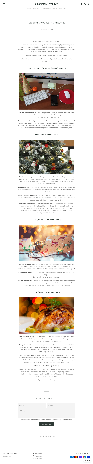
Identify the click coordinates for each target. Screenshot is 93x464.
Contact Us (7, 456)
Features (36, 8)
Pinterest (38, 456)
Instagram (38, 459)
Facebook (38, 453)
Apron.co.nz (86, 453)
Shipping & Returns (10, 453)
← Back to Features (46, 436)
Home (29, 8)
